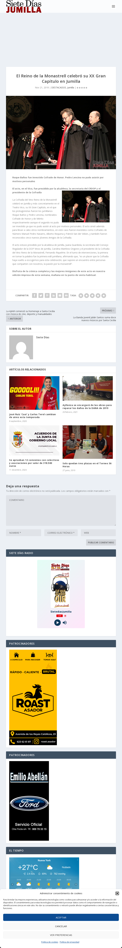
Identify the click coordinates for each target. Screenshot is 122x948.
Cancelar (61, 926)
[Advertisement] (61, 36)
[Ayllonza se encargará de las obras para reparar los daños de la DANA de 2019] (88, 388)
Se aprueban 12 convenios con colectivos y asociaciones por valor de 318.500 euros (34, 462)
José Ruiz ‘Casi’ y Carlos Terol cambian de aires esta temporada (32, 416)
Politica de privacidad (69, 942)
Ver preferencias (61, 935)
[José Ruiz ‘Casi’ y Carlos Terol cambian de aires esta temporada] (34, 393)
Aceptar (61, 917)
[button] (117, 893)
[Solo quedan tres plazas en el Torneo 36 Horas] (88, 442)
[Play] (57, 623)
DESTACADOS (58, 87)
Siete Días (42, 337)
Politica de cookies (49, 942)
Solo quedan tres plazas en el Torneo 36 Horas (87, 465)
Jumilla (70, 87)
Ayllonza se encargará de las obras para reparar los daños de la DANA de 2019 (87, 406)
